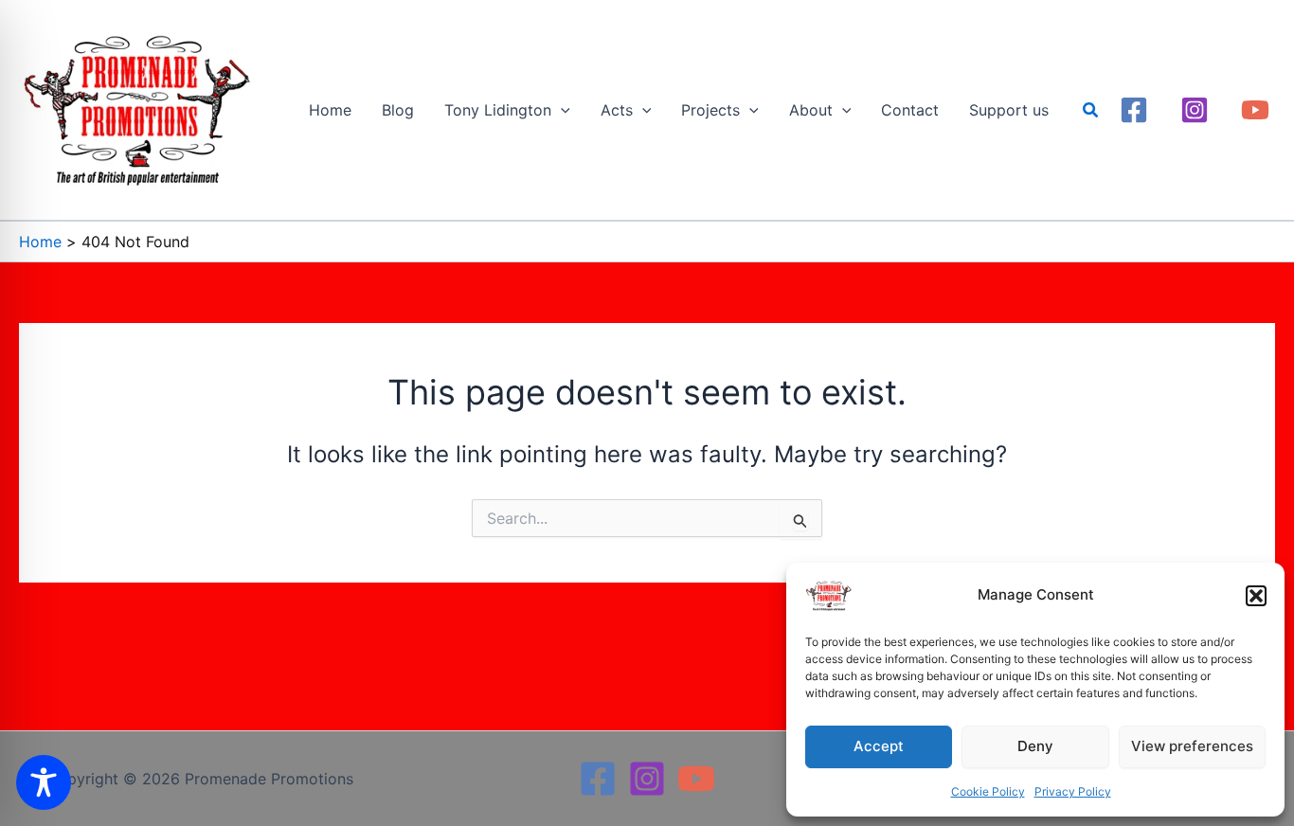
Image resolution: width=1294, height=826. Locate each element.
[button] (1256, 595)
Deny (1035, 746)
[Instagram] (1194, 110)
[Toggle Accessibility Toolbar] (43, 782)
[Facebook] (1134, 110)
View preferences (1192, 746)
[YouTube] (1255, 110)
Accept (879, 746)
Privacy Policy (1072, 791)
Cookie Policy (988, 791)
